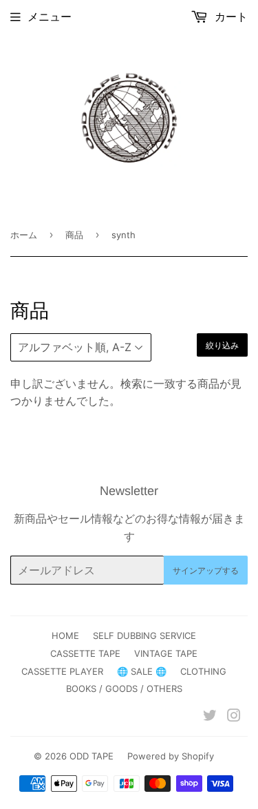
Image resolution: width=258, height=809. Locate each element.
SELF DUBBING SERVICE (144, 635)
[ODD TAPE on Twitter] (210, 717)
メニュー (50, 16)
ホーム (23, 234)
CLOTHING (203, 671)
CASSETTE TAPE (85, 653)
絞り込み (222, 345)
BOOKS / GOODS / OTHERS (124, 688)
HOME (65, 635)
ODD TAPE (91, 755)
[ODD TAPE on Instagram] (234, 717)
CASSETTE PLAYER (62, 671)
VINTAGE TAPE (165, 653)
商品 (74, 234)
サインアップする (206, 570)
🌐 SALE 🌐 (141, 671)
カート (229, 16)
